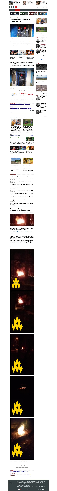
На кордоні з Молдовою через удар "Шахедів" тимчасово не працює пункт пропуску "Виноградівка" (22, 200)
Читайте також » (12, 103)
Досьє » (37, 95)
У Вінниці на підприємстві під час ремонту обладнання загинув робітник (21, 184)
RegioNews (29, 41)
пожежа (13, 99)
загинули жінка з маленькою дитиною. (27, 88)
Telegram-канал (28, 231)
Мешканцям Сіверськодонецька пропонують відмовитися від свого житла (20, 474)
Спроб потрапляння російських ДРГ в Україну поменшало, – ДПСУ (19, 471)
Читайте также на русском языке (26, 212)
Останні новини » (13, 174)
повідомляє (14, 41)
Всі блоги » (45, 55)
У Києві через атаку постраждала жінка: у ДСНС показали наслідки (20, 181)
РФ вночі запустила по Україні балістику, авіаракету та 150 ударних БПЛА (21, 190)
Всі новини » (32, 110)
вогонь (15, 99)
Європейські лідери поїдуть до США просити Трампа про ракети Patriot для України (22, 187)
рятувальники (19, 99)
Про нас (10, 481)
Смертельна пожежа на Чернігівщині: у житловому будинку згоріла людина (20, 108)
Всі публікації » (44, 35)
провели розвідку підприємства (24, 460)
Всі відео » (45, 93)
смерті (24, 99)
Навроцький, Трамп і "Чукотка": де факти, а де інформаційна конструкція (21, 176)
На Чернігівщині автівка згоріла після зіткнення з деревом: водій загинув (20, 104)
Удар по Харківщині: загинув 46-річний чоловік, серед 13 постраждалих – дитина (21, 197)
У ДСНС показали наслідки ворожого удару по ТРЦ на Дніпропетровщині (21, 193)
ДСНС (22, 99)
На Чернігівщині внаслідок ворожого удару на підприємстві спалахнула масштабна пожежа (21, 204)
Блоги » (37, 37)
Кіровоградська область (29, 99)
